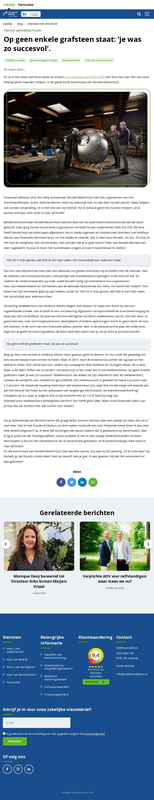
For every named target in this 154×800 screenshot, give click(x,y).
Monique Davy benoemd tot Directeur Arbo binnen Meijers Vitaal (39, 581)
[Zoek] (139, 14)
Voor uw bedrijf (17, 659)
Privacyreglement (56, 694)
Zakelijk (9, 5)
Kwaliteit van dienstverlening (55, 656)
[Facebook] (61, 482)
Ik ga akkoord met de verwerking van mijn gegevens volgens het (55, 733)
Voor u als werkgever (21, 667)
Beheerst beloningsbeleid (55, 677)
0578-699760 (125, 666)
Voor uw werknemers (21, 674)
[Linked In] (82, 482)
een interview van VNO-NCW (85, 77)
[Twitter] (71, 482)
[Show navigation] (147, 14)
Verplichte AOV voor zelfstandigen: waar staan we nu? (115, 579)
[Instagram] (18, 769)
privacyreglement (94, 733)
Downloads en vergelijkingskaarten (58, 666)
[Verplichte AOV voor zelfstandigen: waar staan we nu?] (115, 546)
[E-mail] (92, 482)
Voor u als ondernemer (15, 650)
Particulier (26, 5)
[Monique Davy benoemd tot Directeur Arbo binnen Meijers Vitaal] (39, 546)
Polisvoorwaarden (56, 687)
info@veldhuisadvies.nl (131, 674)
